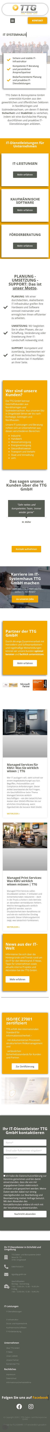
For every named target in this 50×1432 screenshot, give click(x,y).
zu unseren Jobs (25, 599)
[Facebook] (19, 1406)
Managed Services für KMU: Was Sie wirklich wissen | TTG (23, 768)
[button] (12, 20)
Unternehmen (11, 1342)
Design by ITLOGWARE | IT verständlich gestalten (25, 1424)
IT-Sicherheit (30, 1315)
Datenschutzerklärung (30, 1175)
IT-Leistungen (11, 1306)
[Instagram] (31, 1406)
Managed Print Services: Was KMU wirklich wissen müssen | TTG (24, 881)
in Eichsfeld (30, 1247)
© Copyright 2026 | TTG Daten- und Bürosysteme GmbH (25, 1418)
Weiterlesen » (13, 814)
